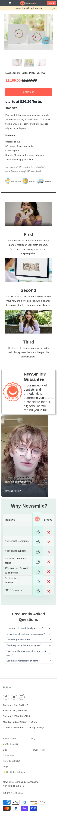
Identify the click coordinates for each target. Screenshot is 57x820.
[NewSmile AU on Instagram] (22, 693)
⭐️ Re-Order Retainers (14, 768)
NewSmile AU (17, 789)
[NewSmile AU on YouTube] (14, 693)
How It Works (9, 734)
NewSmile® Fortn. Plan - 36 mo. (25, 68)
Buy (51, 3)
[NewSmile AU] (28, 3)
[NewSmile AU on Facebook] (6, 693)
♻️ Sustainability (11, 740)
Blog (5, 745)
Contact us (8, 751)
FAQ (33, 734)
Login (6, 762)
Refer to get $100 (12, 756)
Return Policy (38, 745)
